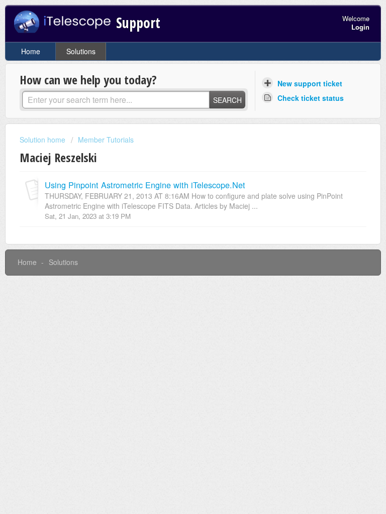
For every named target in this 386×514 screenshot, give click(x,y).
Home (30, 51)
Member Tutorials (106, 140)
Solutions (80, 51)
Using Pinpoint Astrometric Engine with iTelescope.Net (145, 185)
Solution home (43, 140)
